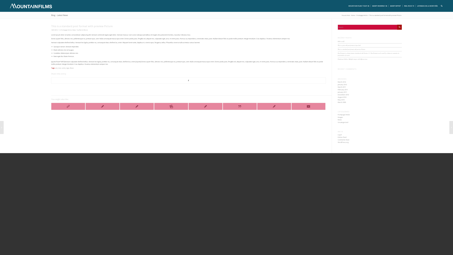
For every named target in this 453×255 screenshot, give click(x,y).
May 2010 (341, 100)
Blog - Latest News (59, 15)
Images (340, 117)
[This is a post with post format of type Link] (68, 106)
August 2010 (342, 97)
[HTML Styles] (274, 106)
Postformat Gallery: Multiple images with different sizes (352, 59)
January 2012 (342, 84)
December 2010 (343, 95)
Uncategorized (343, 122)
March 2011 (342, 87)
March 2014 (342, 82)
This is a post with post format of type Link (349, 45)
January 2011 (342, 92)
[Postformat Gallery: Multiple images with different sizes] (171, 106)
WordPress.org (343, 142)
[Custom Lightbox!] (103, 106)
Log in (340, 135)
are (56, 68)
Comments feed (343, 140)
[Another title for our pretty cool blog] (308, 106)
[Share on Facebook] (188, 80)
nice (59, 68)
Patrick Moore (83, 30)
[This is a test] (137, 106)
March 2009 (342, 102)
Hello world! (341, 41)
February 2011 (343, 90)
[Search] (441, 6)
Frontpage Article (66, 30)
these (72, 68)
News (74, 30)
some (64, 68)
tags (67, 68)
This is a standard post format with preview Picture (351, 49)
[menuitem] (359, 6)
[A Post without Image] (205, 106)
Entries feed (342, 137)
